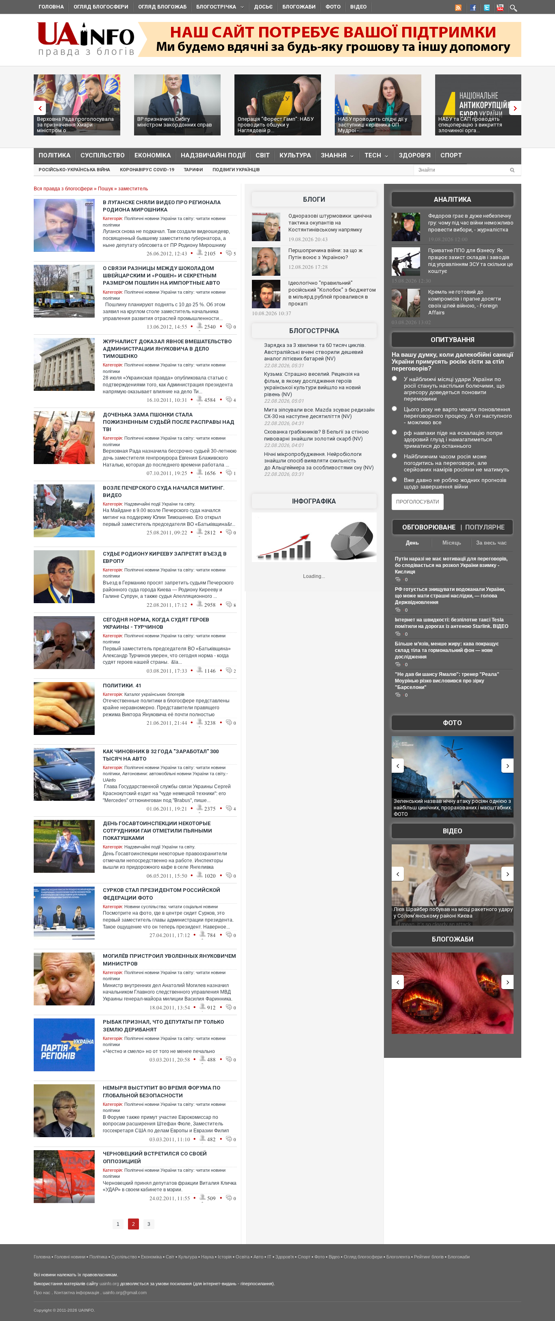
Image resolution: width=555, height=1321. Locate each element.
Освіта (242, 1256)
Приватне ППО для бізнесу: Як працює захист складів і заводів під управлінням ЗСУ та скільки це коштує (470, 260)
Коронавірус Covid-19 (147, 169)
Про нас (42, 1292)
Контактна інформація (76, 1292)
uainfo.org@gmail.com (125, 1292)
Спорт (451, 155)
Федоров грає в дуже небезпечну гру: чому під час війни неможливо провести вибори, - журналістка (471, 223)
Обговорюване (428, 527)
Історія (225, 1256)
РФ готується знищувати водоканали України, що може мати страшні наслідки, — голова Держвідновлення (450, 595)
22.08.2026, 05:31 (284, 365)
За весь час (491, 543)
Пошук (105, 189)
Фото (332, 7)
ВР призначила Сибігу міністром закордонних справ (174, 122)
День (412, 543)
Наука (207, 1256)
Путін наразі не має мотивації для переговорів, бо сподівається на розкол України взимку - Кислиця (451, 565)
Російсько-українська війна (74, 169)
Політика (55, 155)
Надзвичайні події (213, 155)
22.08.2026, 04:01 (284, 445)
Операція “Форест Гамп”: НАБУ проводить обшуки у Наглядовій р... (276, 124)
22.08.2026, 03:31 (284, 474)
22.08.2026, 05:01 (284, 401)
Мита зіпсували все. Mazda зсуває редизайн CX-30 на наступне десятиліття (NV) (319, 413)
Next (517, 108)
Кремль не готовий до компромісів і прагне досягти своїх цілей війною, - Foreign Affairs (464, 302)
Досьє (263, 7)
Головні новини (69, 1256)
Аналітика (452, 199)
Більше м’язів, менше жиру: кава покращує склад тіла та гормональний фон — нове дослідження (447, 650)
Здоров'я (415, 155)
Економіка (152, 155)
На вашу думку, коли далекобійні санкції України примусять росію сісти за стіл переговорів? (452, 361)
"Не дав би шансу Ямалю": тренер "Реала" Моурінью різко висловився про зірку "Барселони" (447, 680)
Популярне (485, 527)
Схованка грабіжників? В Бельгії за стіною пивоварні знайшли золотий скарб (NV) (316, 435)
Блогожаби (299, 7)
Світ (263, 155)
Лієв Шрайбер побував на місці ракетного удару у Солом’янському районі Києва (453, 912)
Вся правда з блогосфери (63, 189)
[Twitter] (485, 8)
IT (269, 1256)
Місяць (451, 543)
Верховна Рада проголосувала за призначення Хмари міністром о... (75, 124)
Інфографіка (314, 501)
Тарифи (193, 169)
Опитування (453, 340)
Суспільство (102, 155)
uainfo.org (109, 1283)
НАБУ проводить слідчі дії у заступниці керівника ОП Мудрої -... (372, 124)
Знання (331, 157)
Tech (370, 157)
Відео (358, 7)
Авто (258, 1256)
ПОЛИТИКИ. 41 (122, 685)
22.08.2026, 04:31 (284, 423)
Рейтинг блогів (429, 1256)
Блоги (314, 199)
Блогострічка (213, 8)
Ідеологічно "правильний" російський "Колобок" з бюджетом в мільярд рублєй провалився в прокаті (332, 293)
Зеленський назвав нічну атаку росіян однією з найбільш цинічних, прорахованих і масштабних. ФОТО (453, 807)
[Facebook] (471, 8)
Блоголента (398, 1256)
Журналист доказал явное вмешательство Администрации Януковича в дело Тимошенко (167, 348)
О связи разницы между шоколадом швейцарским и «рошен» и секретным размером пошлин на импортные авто (161, 275)
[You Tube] (498, 8)
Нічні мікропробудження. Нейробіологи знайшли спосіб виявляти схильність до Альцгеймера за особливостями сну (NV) (319, 461)
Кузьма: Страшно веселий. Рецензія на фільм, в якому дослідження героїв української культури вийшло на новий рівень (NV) (312, 384)
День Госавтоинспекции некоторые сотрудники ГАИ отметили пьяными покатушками (157, 830)
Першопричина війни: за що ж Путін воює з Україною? (325, 253)
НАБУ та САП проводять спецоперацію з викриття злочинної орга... (470, 124)
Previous (38, 108)
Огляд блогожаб (162, 7)
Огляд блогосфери (101, 7)
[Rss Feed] (457, 8)
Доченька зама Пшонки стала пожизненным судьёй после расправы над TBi (168, 422)
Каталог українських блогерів (154, 694)
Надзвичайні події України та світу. (159, 503)
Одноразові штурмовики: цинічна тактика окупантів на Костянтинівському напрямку (330, 223)
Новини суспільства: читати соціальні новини (171, 906)
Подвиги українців (236, 169)
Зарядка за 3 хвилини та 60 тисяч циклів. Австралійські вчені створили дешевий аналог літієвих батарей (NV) (315, 352)
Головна (51, 7)
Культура (295, 155)
